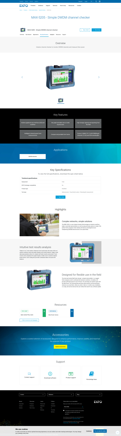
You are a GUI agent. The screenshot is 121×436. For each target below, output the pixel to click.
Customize (89, 431)
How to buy (63, 5)
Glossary (42, 409)
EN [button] (91, 1)
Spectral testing (42, 10)
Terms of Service (74, 422)
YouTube (53, 409)
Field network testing (33, 10)
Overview (22, 34)
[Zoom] (39, 225)
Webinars (42, 405)
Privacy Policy (66, 422)
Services (55, 5)
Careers (26, 1)
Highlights (52, 34)
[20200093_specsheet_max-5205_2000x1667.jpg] (60, 77)
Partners (31, 1)
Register (80, 1)
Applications (36, 34)
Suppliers (36, 1)
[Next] (98, 77)
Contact (79, 5)
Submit (82, 407)
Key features (28, 34)
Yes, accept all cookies (100, 431)
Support (48, 5)
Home (21, 10)
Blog (41, 407)
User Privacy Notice (76, 418)
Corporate (21, 1)
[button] (96, 1)
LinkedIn (53, 403)
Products (33, 5)
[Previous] (22, 77)
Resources (71, 5)
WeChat (52, 411)
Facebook (53, 405)
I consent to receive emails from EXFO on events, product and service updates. (74, 412)
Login (86, 1)
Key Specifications (44, 34)
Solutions (40, 5)
